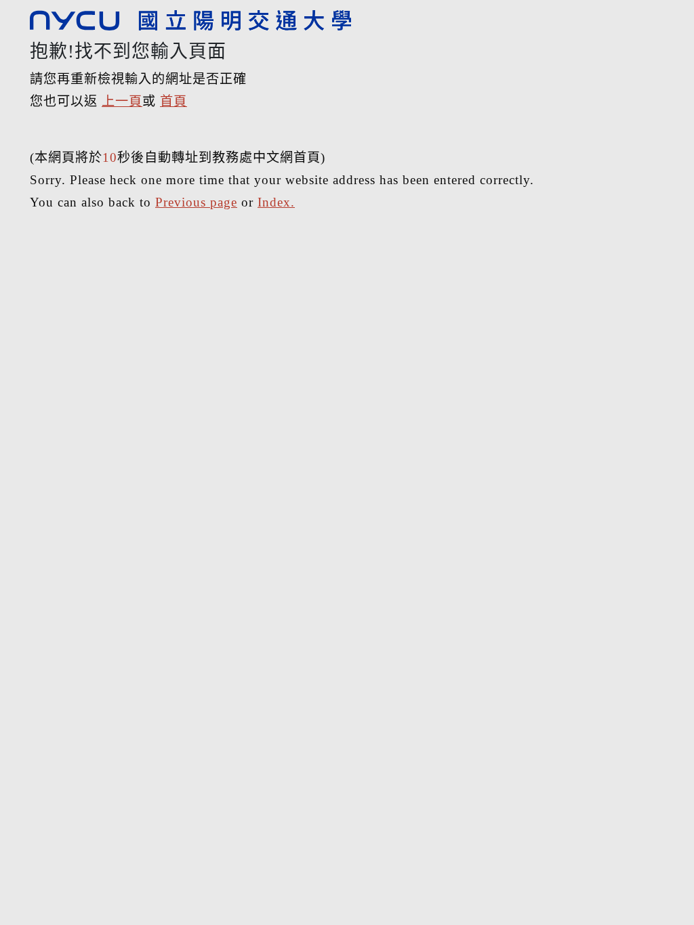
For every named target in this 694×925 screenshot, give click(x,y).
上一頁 (122, 101)
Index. (276, 202)
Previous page (196, 202)
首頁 (173, 101)
